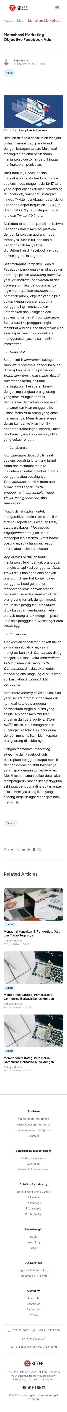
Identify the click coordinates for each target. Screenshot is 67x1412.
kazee (8, 20)
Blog (20, 20)
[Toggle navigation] (57, 8)
